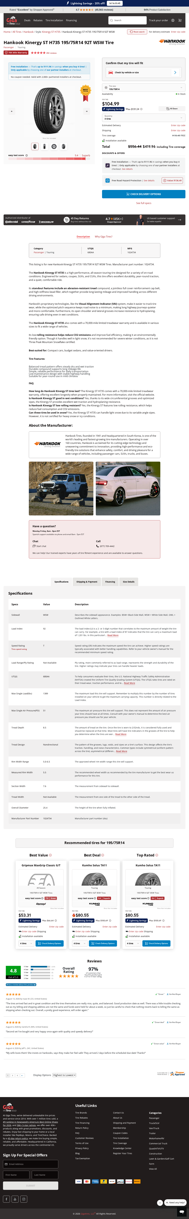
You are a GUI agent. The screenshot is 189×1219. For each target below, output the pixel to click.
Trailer (152, 1133)
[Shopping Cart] (180, 20)
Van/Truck (154, 1128)
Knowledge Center (122, 1148)
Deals (27, 20)
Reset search (139, 31)
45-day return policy (18, 1138)
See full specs (143, 203)
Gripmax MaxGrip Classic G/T (41, 865)
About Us (117, 1117)
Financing (71, 20)
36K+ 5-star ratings (26, 1125)
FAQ (77, 1133)
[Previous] (11, 111)
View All (153, 1168)
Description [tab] (83, 236)
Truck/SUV (154, 1123)
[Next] (86, 111)
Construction (155, 1153)
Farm (151, 1163)
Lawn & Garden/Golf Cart (161, 1158)
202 (51, 53)
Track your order (158, 20)
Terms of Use (81, 1143)
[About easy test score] (26, 155)
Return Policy (81, 1127)
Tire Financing (82, 1122)
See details (127, 169)
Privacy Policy (82, 1148)
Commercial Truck (158, 1143)
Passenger (9, 47)
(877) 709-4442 (107, 546)
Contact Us (118, 1112)
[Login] (172, 20)
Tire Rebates (81, 1117)
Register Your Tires (122, 1153)
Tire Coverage (120, 1143)
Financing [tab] (110, 581)
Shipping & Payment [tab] (86, 581)
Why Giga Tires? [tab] (103, 236)
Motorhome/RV (156, 1138)
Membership (119, 1127)
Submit (30, 1185)
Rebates (38, 20)
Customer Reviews (84, 1138)
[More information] (50, 855)
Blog (77, 1153)
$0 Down (174, 108)
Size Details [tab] (128, 581)
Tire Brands (81, 1112)
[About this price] (141, 109)
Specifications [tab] (61, 581)
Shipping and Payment (124, 1122)
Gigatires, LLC (88, 1213)
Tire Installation (54, 20)
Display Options (42, 1075)
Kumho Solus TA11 (94, 865)
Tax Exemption (82, 1158)
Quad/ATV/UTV (156, 1148)
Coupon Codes (120, 1133)
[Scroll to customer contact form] (179, 219)
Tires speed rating (19, 649)
